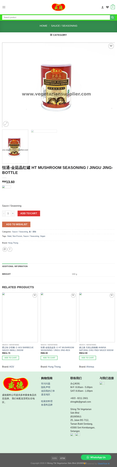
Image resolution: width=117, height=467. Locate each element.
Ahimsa (90, 366)
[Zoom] (6, 124)
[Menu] (4, 7)
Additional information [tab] (15, 266)
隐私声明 (45, 387)
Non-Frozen (17, 236)
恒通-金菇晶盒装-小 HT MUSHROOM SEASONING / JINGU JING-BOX (57, 348)
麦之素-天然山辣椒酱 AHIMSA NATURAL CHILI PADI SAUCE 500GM (96, 348)
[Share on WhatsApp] (4, 249)
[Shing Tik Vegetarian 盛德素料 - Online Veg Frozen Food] (58, 7)
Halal (9, 236)
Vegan (42, 236)
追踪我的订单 (48, 391)
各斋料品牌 (47, 405)
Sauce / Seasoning (64, 25)
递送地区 (45, 394)
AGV (11, 366)
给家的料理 (47, 401)
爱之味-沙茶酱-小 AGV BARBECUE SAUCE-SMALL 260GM (18, 348)
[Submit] (112, 17)
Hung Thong (13, 243)
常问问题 (45, 383)
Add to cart (28, 213)
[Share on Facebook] (10, 249)
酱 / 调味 (32, 232)
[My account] (102, 7)
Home (43, 25)
